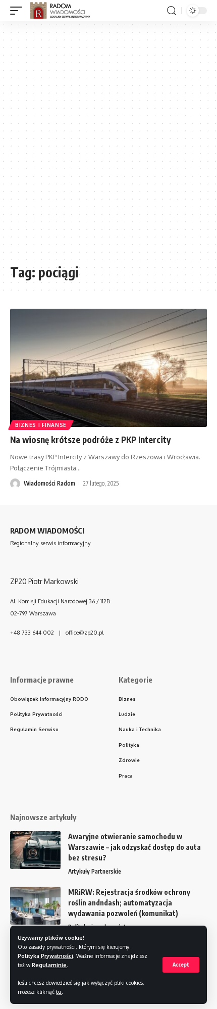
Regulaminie (49, 965)
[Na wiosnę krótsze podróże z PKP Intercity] (108, 368)
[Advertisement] (108, 147)
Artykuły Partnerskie (94, 871)
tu (59, 991)
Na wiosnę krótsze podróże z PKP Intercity (90, 439)
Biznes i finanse (41, 425)
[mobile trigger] (18, 10)
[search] (172, 11)
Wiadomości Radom (49, 483)
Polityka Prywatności (45, 955)
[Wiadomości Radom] (64, 10)
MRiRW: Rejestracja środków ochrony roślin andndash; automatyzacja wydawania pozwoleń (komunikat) (129, 903)
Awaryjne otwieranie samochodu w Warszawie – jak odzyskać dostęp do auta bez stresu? (134, 847)
